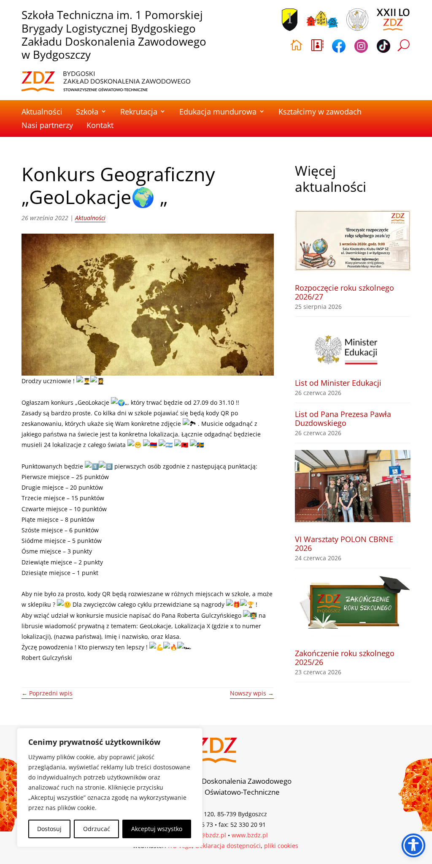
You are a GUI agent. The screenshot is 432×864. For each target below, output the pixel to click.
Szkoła (87, 111)
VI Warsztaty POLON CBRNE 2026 (344, 543)
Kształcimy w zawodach (320, 111)
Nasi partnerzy (47, 125)
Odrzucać (96, 829)
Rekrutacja (138, 111)
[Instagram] (361, 47)
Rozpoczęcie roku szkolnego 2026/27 (344, 292)
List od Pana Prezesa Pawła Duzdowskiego (343, 418)
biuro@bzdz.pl (205, 835)
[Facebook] (339, 47)
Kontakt (99, 125)
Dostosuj (49, 829)
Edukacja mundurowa (217, 111)
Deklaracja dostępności (228, 846)
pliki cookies (281, 846)
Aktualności (42, 111)
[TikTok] (383, 47)
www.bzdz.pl (250, 835)
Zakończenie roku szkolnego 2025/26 (344, 657)
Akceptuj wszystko (156, 829)
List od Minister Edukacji (338, 383)
